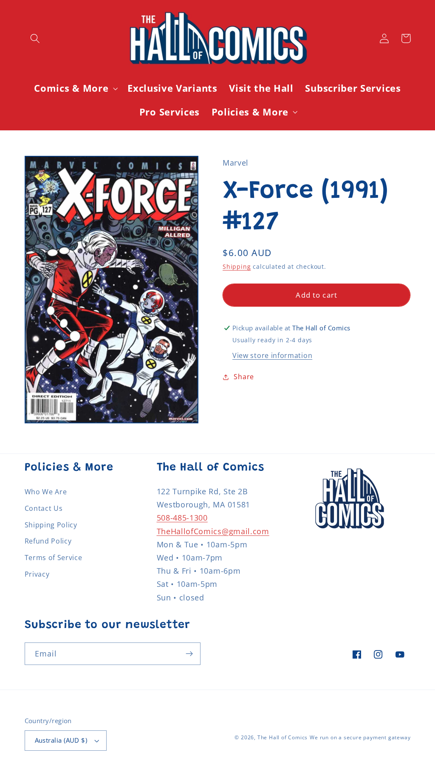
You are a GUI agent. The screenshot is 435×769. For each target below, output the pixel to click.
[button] (35, 38)
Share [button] (244, 376)
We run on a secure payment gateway (360, 737)
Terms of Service (53, 557)
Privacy (37, 574)
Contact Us (44, 508)
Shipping (237, 266)
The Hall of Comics (282, 737)
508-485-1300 (182, 517)
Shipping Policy (51, 525)
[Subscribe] (189, 653)
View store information (272, 355)
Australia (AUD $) (61, 740)
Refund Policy (48, 541)
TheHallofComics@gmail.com (213, 531)
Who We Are (46, 491)
